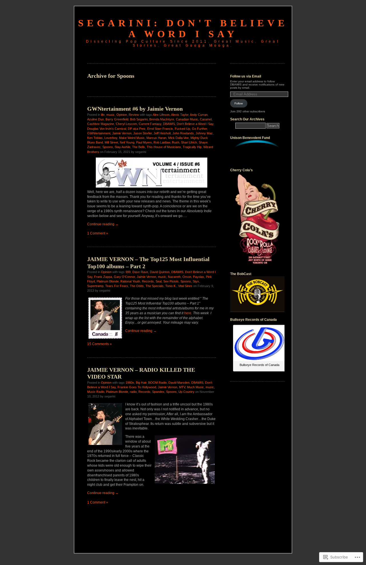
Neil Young (127, 142)
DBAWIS (169, 124)
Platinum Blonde (108, 281)
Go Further (199, 128)
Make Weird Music (132, 138)
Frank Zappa (103, 276)
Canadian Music (187, 119)
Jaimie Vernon (122, 133)
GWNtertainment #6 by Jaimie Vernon (135, 109)
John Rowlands (183, 133)
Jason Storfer (142, 133)
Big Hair (141, 382)
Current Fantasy (150, 124)
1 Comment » (97, 233)
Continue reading (103, 224)
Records (148, 281)
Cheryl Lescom (126, 124)
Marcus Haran (156, 138)
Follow (238, 103)
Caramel (206, 119)
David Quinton (160, 272)
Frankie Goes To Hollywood (137, 387)
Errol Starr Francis (160, 128)
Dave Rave (140, 272)
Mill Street (111, 142)
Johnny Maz (204, 133)
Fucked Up (182, 128)
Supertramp (95, 286)
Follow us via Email (245, 76)
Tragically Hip (192, 147)
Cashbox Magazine (100, 124)
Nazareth (174, 276)
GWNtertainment (98, 133)
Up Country (186, 391)
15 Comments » (99, 344)
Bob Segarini (139, 119)
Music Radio (95, 391)
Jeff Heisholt (162, 133)
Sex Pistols (171, 281)
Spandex (158, 391)
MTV (182, 387)
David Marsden (179, 382)
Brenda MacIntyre (161, 119)
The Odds (137, 286)
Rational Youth (130, 281)
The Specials (155, 286)
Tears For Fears (116, 286)
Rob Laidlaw (162, 142)
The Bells (138, 147)
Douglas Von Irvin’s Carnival (106, 128)
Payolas (198, 276)
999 (128, 272)
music (110, 114)
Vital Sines (185, 286)
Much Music (195, 387)
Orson (186, 276)
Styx (196, 281)
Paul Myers (144, 142)
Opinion (121, 114)
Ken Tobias (95, 138)
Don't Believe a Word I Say (195, 124)
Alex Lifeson (161, 114)
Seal (159, 281)
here (187, 313)
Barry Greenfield (117, 119)
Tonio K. (170, 286)
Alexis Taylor (179, 114)
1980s (130, 382)
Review (134, 114)
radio (133, 391)
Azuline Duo (95, 119)
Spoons (107, 147)
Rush (175, 142)
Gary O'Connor (124, 276)
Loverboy (110, 138)
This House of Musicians (164, 147)
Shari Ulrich (189, 142)
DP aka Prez (137, 128)
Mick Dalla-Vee (178, 138)
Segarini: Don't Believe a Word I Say (183, 28)
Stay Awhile (122, 147)
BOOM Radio (157, 382)
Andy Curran (199, 114)
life (103, 114)
